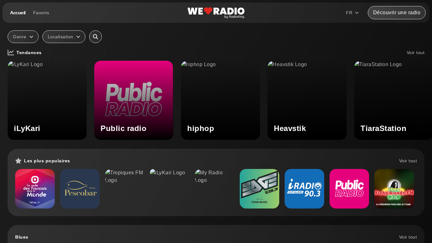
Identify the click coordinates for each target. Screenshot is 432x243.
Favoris (41, 12)
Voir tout (416, 52)
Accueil (18, 12)
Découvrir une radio (397, 12)
